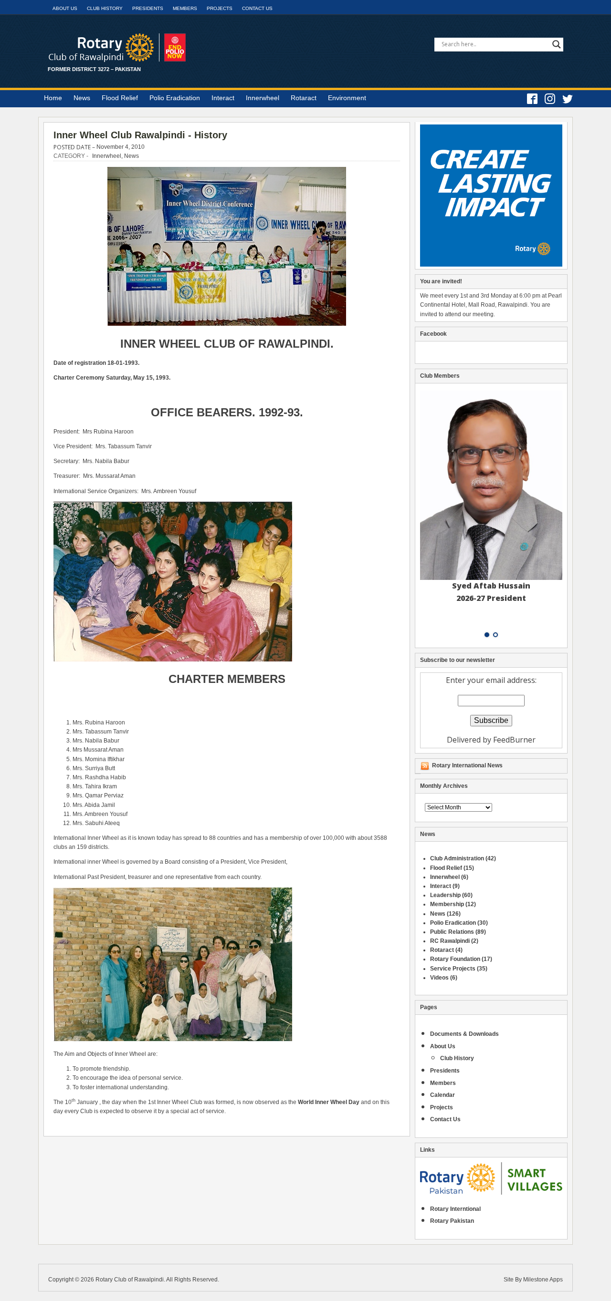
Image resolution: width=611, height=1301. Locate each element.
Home (53, 98)
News (82, 98)
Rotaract (303, 98)
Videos (439, 977)
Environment (347, 98)
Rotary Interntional (455, 1209)
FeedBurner (514, 739)
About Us (65, 8)
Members (185, 8)
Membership (447, 904)
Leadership (445, 895)
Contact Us (257, 8)
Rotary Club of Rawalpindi (129, 1279)
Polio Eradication (174, 98)
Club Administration (457, 858)
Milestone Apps (543, 1279)
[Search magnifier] (556, 44)
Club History (105, 8)
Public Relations (452, 932)
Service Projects (452, 968)
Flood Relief (120, 98)
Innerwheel (262, 98)
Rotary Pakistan (452, 1221)
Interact (222, 98)
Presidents (147, 8)
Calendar (442, 1095)
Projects (219, 8)
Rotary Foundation (455, 959)
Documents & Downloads (464, 1034)
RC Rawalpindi (450, 941)
